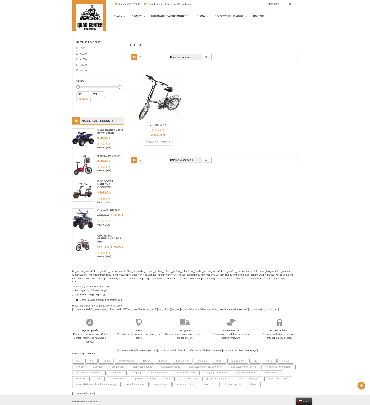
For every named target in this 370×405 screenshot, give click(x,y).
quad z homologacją (248, 378)
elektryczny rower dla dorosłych (205, 366)
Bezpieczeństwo (279, 330)
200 (78, 361)
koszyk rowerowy (246, 372)
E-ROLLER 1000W (109, 155)
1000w (106, 361)
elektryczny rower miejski (278, 366)
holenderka (117, 372)
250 (91, 361)
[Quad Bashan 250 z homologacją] (83, 139)
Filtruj (83, 99)
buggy (219, 361)
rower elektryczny (277, 378)
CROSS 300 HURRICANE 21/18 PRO (109, 238)
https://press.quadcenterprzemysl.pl (103, 305)
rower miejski (160, 384)
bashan (163, 361)
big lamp (202, 361)
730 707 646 (133, 4)
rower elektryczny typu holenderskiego (96, 384)
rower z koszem (185, 384)
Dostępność (185, 330)
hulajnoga (137, 372)
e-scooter (98, 366)
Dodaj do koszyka (158, 142)
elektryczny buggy (170, 366)
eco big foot (118, 366)
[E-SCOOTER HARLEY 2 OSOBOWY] (83, 190)
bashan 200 (182, 361)
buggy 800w (237, 361)
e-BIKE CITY (158, 124)
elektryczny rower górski (243, 366)
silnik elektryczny (232, 384)
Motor (98, 378)
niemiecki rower (118, 378)
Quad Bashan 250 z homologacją (110, 131)
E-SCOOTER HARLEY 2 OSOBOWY (105, 184)
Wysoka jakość (90, 330)
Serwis (139, 330)
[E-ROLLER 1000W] (83, 164)
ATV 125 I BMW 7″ (109, 209)
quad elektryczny (188, 378)
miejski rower (271, 372)
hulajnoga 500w (159, 372)
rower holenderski (135, 384)
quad (168, 378)
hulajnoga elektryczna (216, 372)
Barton (146, 361)
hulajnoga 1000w (186, 372)
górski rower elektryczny (89, 372)
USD (290, 4)
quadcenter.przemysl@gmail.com (173, 4)
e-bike (269, 361)
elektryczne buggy (142, 366)
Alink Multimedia (92, 401)
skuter (253, 384)
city (255, 361)
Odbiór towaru (231, 330)
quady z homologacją (217, 378)
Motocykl (81, 378)
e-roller (80, 366)
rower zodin (208, 384)
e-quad (285, 361)
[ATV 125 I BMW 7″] (83, 219)
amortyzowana (126, 361)
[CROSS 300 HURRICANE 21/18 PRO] (83, 244)
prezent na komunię (145, 378)
